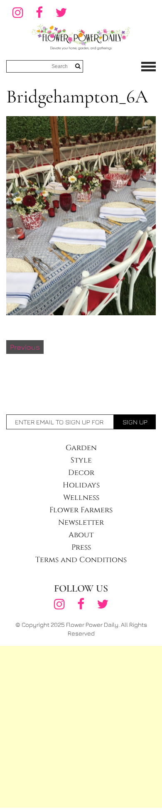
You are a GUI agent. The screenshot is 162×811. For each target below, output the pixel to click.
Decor (81, 473)
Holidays (81, 485)
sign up (135, 422)
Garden (81, 448)
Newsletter (81, 522)
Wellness (81, 497)
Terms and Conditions (81, 560)
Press (81, 547)
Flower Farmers (81, 510)
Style (81, 460)
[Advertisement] (81, 727)
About (81, 535)
